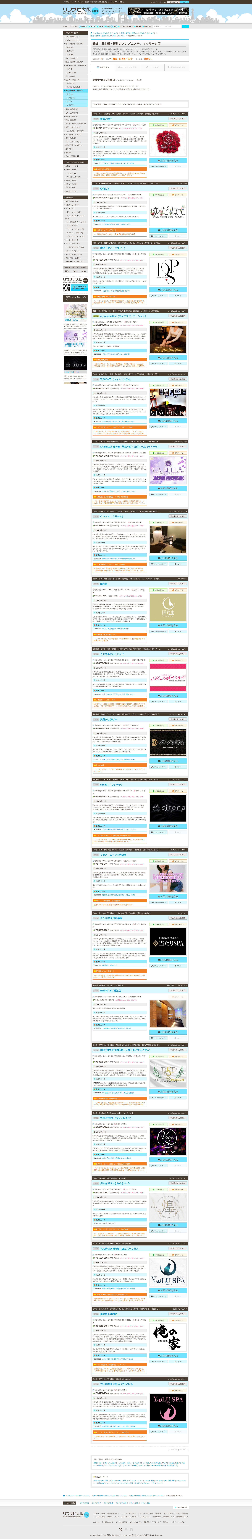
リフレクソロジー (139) (75, 247)
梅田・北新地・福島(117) (74, 43)
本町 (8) (69, 69)
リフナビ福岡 (145, 1503)
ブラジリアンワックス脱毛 (123, 1483)
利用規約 (166, 1522)
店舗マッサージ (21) (74, 212)
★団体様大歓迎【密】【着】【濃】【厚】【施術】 (118, 1426)
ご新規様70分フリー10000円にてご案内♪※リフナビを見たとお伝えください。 (119, 1437)
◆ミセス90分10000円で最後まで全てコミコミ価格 (118, 1289)
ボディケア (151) (73, 250)
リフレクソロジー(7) (130, 1465)
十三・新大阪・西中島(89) (74, 131)
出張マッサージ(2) (71, 166)
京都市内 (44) (72, 173)
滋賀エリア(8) (70, 187)
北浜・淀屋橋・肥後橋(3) (74, 62)
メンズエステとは (99, 1516)
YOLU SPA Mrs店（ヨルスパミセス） (117, 1248)
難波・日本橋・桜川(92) (74, 90)
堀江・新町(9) (70, 76)
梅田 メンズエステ (129, 1480)
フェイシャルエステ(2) (170, 1463)
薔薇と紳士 (103, 119)
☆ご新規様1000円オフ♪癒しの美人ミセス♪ (116, 224)
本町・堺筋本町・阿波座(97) (75, 65)
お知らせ (96, 1522)
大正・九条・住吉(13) (73, 127)
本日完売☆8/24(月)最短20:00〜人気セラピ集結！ (118, 1093)
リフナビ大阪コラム (126, 26)
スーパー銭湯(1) (156, 1465)
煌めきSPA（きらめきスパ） (112, 1183)
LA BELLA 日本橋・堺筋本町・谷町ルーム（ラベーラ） (127, 446)
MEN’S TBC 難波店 (107, 990)
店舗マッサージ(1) (100, 1463)
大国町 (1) (70, 105)
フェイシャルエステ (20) (75, 229)
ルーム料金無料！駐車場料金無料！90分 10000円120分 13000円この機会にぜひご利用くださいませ (119, 976)
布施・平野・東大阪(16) (74, 145)
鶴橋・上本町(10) (71, 116)
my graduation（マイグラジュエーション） (120, 316)
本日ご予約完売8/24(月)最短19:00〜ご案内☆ (116, 1158)
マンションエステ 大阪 (146, 1480)
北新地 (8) (70, 51)
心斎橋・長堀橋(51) (72, 80)
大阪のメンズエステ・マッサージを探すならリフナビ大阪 (127, 1535)
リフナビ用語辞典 (182, 1513)
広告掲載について (107, 1522)
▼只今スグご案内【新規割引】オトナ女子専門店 (118, 163)
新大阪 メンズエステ (142, 1483)
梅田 (115, 26)
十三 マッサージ (156, 1483)
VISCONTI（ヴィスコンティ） (113, 379)
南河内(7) (68, 152)
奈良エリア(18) (70, 184)
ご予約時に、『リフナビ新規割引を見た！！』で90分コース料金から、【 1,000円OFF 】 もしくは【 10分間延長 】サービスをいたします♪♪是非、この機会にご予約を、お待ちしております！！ (119, 1370)
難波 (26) (70, 94)
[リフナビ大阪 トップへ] (81, 11)
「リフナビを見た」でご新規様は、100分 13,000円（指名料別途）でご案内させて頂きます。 (119, 640)
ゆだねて (102, 188)
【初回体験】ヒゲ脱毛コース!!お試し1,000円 (116, 1028)
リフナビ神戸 (96, 1503)
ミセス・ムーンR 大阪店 (110, 854)
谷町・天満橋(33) (71, 113)
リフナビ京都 (108, 1503)
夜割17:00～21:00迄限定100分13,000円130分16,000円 (113, 905)
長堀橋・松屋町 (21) (74, 87)
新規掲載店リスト (113, 1513)
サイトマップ (156, 1522)
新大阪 (93, 26)
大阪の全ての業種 (71, 201)
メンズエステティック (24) (76, 222)
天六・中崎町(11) (71, 58)
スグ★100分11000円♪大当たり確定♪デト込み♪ (117, 1359)
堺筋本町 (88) (72, 72)
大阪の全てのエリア (72, 36)
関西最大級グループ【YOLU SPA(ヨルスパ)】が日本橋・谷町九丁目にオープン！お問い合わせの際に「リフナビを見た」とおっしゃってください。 (119, 1300)
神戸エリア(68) (70, 180)
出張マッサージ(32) (72, 40)
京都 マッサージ (116, 1480)
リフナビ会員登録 (121, 1522)
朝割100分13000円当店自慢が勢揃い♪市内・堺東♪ (118, 895)
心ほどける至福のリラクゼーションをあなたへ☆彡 (118, 491)
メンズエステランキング (129, 1516)
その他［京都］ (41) (74, 177)
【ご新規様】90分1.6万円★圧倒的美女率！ (116, 291)
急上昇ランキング (113, 1516)
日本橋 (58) (71, 98)
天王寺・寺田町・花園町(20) (75, 123)
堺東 (108, 26)
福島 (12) (70, 54)
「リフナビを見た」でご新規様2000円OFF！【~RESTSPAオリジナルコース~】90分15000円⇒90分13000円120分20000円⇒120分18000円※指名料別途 (119, 1104)
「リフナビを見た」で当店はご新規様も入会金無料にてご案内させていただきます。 (119, 770)
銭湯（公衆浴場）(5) (170, 1465)
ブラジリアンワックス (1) (76, 236)
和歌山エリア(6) (71, 191)
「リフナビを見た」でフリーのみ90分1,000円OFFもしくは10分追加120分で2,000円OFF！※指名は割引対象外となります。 (119, 840)
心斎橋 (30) (71, 83)
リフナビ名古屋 (120, 1503)
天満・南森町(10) (71, 109)
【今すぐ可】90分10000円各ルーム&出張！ (116, 354)
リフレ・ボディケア (72, 243)
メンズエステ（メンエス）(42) (119, 1463)
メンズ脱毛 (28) (72, 225)
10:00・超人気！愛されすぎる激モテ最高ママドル (118, 421)
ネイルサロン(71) (71, 240)
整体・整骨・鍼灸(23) (73, 258)
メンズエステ (70, 208)
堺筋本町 (84, 26)
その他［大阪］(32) (72, 156)
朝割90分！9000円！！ (109, 965)
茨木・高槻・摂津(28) (73, 141)
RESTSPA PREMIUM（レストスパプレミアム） (122, 1050)
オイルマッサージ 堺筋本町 (165, 1480)
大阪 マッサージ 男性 (101, 1480)
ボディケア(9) (144, 1465)
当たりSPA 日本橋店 (108, 918)
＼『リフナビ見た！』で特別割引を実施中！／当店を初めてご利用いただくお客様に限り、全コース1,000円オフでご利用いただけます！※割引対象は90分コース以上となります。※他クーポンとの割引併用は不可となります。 (119, 302)
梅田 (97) (70, 47)
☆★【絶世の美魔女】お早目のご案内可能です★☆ (118, 759)
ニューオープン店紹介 (128, 1513)
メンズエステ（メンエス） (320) (75, 216)
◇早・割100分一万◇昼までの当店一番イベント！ (118, 694)
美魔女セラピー (105, 719)
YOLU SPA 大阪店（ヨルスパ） (114, 1384)
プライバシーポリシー (178, 1522)
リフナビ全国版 (70, 1503)
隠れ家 (100, 583)
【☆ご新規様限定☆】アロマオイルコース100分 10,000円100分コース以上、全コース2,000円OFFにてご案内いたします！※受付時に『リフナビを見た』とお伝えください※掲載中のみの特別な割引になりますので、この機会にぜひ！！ (119, 502)
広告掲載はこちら (168, 1516)
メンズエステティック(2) (140, 1463)
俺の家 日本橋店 (105, 1314)
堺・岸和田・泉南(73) (73, 134)
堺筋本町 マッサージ (105, 1483)
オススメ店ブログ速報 (145, 1513)
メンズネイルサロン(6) (113, 1465)
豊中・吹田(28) (70, 138)
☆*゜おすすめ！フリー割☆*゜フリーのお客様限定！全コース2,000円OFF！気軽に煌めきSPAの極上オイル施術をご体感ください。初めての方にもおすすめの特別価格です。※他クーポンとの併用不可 (119, 1234)
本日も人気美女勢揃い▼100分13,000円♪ (115, 629)
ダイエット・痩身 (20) (75, 232)
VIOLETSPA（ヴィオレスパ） (113, 1118)
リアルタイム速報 (99, 1513)
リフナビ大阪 (84, 1503)
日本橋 (101, 26)
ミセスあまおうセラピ (109, 654)
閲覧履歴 (138, 26)
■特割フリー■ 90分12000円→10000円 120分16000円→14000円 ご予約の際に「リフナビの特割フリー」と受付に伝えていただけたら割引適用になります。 (119, 705)
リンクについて (145, 1516)
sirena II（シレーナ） (108, 784)
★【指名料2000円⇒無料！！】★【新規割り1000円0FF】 (115, 234)
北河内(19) (69, 149)
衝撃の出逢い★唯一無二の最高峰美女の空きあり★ (118, 558)
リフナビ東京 (133, 1503)
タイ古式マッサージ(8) (73, 254)
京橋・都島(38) (70, 120)
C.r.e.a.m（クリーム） (109, 516)
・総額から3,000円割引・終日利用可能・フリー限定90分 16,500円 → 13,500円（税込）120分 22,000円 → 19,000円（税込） (119, 174)
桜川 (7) (69, 101)
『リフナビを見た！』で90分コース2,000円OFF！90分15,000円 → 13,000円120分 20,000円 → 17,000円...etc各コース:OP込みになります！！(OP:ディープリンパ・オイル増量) (119, 1169)
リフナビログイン (135, 1522)
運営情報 (146, 1522)
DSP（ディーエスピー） (110, 248)
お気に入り (147, 26)
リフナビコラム (169, 1513)
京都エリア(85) (70, 169)
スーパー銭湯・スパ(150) (74, 261)
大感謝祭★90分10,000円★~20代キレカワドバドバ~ (119, 829)
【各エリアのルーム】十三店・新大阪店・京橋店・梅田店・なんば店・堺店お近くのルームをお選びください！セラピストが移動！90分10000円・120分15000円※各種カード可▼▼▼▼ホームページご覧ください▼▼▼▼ (119, 365)
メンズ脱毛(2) (156, 1463)
